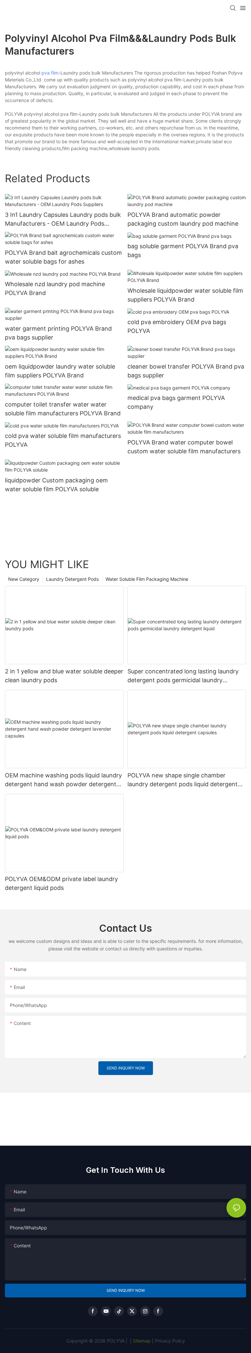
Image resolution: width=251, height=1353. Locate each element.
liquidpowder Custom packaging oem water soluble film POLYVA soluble (56, 485)
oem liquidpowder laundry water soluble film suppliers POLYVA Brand (60, 371)
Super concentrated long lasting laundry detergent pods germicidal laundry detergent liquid (183, 676)
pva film (50, 73)
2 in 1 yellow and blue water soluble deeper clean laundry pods (64, 676)
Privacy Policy (170, 1341)
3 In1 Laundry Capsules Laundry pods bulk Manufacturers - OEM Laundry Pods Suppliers (63, 219)
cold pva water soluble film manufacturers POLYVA (63, 440)
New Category (23, 579)
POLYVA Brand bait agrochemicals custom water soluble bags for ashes (63, 257)
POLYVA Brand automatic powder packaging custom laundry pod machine (182, 219)
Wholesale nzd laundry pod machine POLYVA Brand (55, 288)
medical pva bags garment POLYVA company (176, 402)
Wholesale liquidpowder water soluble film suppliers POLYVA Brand (185, 295)
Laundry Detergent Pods (72, 579)
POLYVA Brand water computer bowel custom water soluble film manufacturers (184, 447)
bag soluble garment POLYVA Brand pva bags (182, 250)
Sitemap (141, 1341)
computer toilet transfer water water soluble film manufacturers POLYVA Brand (63, 409)
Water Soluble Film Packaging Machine (147, 579)
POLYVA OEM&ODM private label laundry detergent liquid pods (61, 883)
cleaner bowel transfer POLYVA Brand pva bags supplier (185, 371)
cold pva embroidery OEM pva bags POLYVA (176, 326)
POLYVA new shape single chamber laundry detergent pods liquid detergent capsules (182, 780)
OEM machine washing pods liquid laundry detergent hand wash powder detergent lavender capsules (63, 780)
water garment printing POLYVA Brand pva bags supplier (58, 333)
